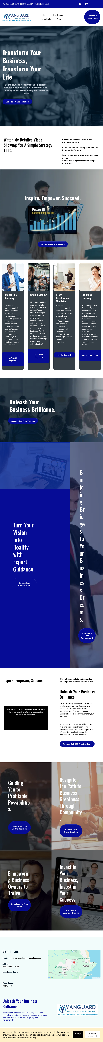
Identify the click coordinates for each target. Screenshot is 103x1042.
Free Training (58, 15)
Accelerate (46, 18)
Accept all (77, 1034)
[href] (74, 964)
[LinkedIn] (86, 4)
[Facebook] (80, 4)
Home (44, 15)
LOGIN (47, 4)
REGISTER (39, 4)
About (59, 18)
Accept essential (92, 1034)
